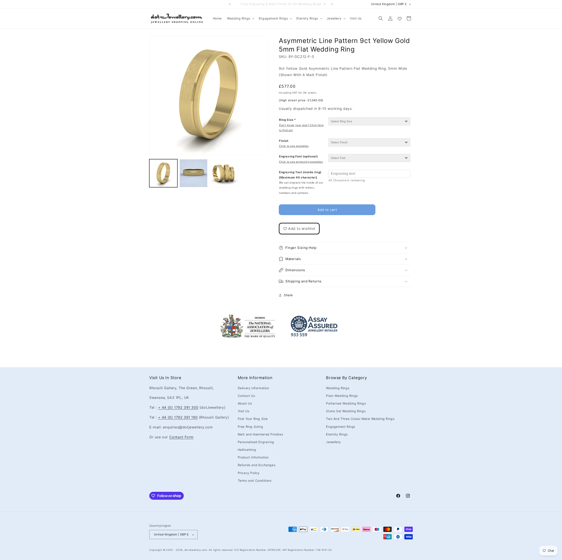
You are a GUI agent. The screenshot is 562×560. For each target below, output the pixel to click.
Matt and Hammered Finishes (260, 434)
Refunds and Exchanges (257, 465)
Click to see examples (294, 146)
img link (248, 317)
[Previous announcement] (230, 4)
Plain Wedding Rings (342, 395)
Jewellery (333, 442)
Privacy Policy (249, 472)
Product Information (253, 457)
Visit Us (243, 411)
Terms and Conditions (255, 480)
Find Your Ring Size (253, 419)
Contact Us (246, 395)
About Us (245, 403)
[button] (240, 18)
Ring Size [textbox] (301, 125)
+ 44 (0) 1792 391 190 (178, 417)
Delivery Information (253, 388)
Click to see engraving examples (301, 161)
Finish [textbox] (294, 143)
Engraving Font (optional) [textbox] (301, 159)
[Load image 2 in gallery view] (194, 173)
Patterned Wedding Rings (346, 403)
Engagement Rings (340, 426)
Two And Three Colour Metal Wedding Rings (360, 419)
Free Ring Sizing (250, 426)
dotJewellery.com (195, 549)
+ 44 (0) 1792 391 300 (178, 407)
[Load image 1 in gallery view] (163, 173)
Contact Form (181, 437)
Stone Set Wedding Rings (346, 411)
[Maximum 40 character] (301, 182)
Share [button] (288, 295)
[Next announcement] (332, 4)
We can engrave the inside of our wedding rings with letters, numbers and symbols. (301, 187)
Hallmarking (247, 449)
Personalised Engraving (256, 442)
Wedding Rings (337, 388)
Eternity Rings (337, 434)
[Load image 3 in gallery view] (224, 173)
